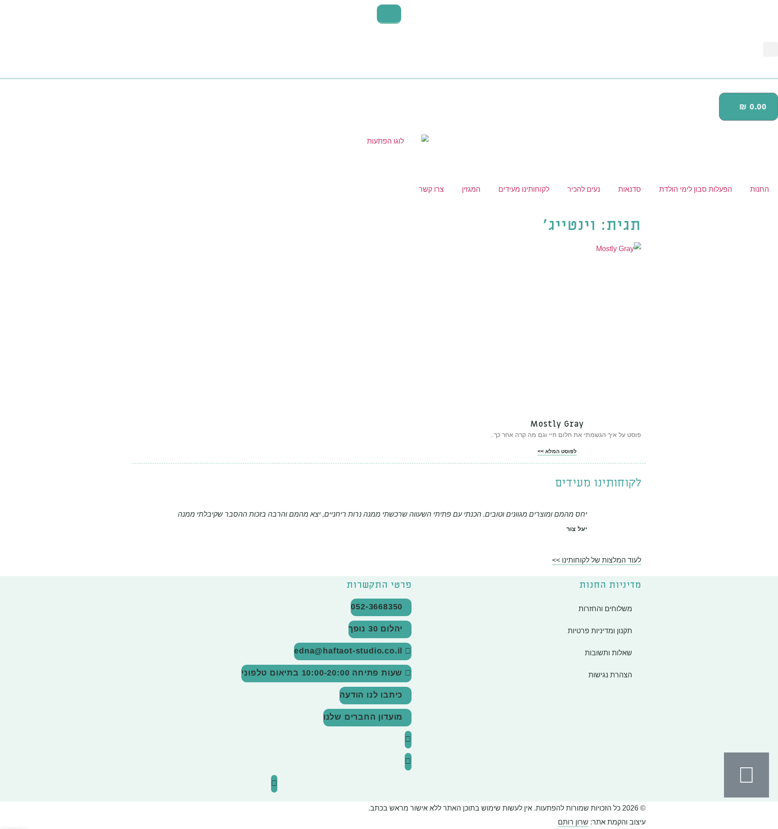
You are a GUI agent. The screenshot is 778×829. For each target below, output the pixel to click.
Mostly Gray (557, 424)
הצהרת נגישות (610, 675)
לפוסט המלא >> (557, 451)
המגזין (471, 189)
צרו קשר (431, 189)
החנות (759, 189)
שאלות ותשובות (608, 653)
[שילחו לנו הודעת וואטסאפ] (746, 774)
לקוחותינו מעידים (523, 189)
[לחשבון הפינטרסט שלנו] (274, 784)
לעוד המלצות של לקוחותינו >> (596, 560)
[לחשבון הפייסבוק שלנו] (408, 761)
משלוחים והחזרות (605, 609)
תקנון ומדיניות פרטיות (600, 631)
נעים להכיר (583, 189)
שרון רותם (573, 822)
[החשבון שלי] (389, 75)
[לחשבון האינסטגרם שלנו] (408, 739)
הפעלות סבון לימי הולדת (695, 189)
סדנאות (629, 189)
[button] (770, 49)
